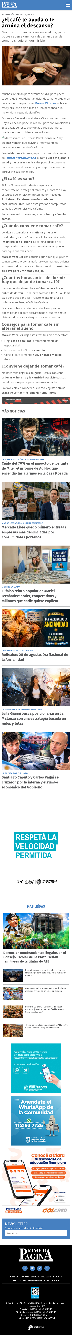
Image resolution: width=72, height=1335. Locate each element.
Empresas (35, 1277)
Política (14, 1277)
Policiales (46, 1277)
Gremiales (24, 1277)
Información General (38, 1281)
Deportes (57, 1277)
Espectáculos (19, 1281)
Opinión (55, 1281)
